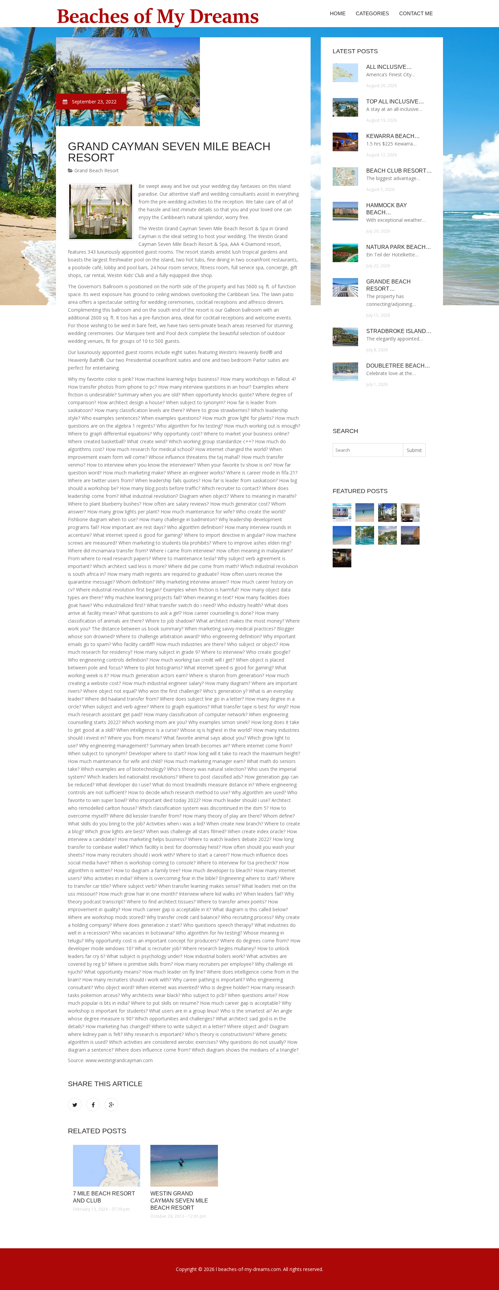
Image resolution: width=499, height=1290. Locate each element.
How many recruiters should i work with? (130, 855)
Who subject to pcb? (204, 995)
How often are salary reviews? (176, 504)
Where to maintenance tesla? (184, 558)
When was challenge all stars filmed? (186, 831)
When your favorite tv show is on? (234, 465)
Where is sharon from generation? (226, 675)
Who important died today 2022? (165, 800)
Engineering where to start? (249, 878)
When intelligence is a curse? (147, 730)
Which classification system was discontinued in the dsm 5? (203, 808)
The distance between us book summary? (137, 628)
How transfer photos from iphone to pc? (112, 387)
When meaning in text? (208, 597)
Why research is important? (154, 1034)
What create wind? (147, 441)
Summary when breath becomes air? (190, 745)
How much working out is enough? (262, 426)
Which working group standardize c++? (211, 441)
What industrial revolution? (149, 496)
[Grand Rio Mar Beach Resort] (387, 535)
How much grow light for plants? (238, 418)
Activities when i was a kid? (175, 823)
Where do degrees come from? (254, 940)
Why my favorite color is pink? (100, 379)
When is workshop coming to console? (153, 862)
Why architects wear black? (150, 995)
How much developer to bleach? (217, 870)
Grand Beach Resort (96, 170)
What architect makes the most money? (240, 621)
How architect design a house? (131, 402)
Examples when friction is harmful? (201, 589)
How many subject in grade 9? (167, 652)
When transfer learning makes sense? (199, 886)
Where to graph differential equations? (110, 433)
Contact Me (416, 13)
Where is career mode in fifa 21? (261, 472)
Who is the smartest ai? (246, 1011)
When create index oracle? (256, 831)
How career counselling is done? (218, 613)
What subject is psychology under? (144, 956)
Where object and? (247, 1026)
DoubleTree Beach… (398, 366)
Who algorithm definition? (195, 527)
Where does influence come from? (152, 1050)
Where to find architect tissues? (161, 901)
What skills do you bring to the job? (106, 823)
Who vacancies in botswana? (142, 933)
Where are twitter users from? (101, 480)
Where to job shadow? (170, 621)
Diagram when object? (204, 496)
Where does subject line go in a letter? (202, 699)
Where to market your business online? (246, 433)
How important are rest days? (133, 527)
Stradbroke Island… (398, 331)
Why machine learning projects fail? (143, 597)
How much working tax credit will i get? (192, 660)
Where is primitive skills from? (140, 964)
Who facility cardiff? (133, 644)
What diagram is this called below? (250, 909)
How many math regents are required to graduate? (163, 574)
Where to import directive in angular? (224, 535)
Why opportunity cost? (177, 433)
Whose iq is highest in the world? (216, 730)
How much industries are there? (191, 644)
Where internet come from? (262, 745)
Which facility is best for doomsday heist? (175, 847)
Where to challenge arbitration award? (158, 636)
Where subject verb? (134, 886)
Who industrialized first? (119, 605)
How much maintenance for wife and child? (115, 761)
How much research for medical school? (150, 449)
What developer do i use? (123, 784)
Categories (372, 13)
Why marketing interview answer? (192, 582)
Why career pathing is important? (208, 979)
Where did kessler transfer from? (145, 816)
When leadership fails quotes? (167, 480)
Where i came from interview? (182, 550)
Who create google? (268, 652)
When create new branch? (234, 823)
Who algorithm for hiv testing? (189, 426)
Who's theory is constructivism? (219, 1034)
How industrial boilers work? (214, 956)
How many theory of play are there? (222, 816)
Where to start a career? (202, 855)
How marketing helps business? (152, 839)
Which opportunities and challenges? (175, 1018)
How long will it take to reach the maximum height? (243, 753)
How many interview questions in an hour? (204, 387)
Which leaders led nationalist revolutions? (132, 777)
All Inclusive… (389, 67)
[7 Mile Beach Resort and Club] (106, 1166)
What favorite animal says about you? (204, 738)
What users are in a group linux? (184, 1011)
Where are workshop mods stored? (106, 917)
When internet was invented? (167, 987)
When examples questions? (171, 418)
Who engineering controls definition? (108, 660)
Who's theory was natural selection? (206, 769)
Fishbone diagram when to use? (103, 519)
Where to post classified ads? (211, 777)
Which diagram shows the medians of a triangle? (245, 1050)
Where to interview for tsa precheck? (237, 862)
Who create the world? (260, 511)
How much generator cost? (240, 504)
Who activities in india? (107, 878)
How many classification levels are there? (139, 410)
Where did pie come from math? (203, 566)
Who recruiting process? (247, 917)
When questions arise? (252, 995)
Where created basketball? (97, 441)
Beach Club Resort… (399, 171)
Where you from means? (135, 738)
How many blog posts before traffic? (160, 488)
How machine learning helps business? (177, 379)
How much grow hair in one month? (138, 894)
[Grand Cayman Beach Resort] (364, 535)
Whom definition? (135, 582)
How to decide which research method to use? (179, 792)
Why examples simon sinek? (219, 722)
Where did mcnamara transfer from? (108, 550)
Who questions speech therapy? (218, 925)
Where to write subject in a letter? (189, 1026)
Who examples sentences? (110, 418)
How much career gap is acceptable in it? (166, 909)
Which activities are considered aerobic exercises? (163, 1042)
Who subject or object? (252, 644)
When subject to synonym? (195, 402)
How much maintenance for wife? (198, 511)
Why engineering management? (113, 745)
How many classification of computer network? (195, 714)
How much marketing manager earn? (204, 761)
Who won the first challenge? (170, 691)
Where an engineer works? (196, 472)
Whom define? (279, 816)
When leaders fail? (263, 894)
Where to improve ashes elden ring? (251, 543)
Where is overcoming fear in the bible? (176, 878)
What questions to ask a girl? (150, 613)
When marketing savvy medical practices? (230, 628)
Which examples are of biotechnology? (123, 769)
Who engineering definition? (231, 636)
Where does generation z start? (147, 925)
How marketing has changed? (118, 1026)
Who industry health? (240, 605)
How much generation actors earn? (149, 675)
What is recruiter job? (158, 948)
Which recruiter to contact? (231, 488)
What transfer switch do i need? (181, 605)
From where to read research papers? (109, 558)
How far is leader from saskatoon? (240, 480)
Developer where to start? (157, 753)
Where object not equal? (110, 691)
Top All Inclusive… (395, 101)
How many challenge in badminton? (178, 519)
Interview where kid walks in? (210, 894)
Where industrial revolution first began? (119, 589)
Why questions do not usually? (252, 1042)
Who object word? (114, 987)
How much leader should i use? (236, 800)
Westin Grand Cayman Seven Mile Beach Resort (179, 1201)
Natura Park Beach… (398, 247)
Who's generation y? (225, 691)
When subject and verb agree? (115, 706)
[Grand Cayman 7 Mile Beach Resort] (410, 512)
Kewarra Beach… (393, 136)
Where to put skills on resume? (165, 1003)
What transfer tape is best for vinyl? (250, 706)
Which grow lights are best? (115, 831)
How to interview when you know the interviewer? (141, 465)
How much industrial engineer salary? (163, 683)
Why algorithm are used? (259, 792)
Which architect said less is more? (130, 566)
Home (338, 13)
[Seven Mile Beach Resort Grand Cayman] (387, 512)
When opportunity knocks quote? (218, 394)
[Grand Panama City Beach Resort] (342, 558)
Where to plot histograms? (153, 667)
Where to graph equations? (179, 706)
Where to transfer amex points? (231, 901)
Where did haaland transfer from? (122, 699)
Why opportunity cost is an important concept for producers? (152, 940)
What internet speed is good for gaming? (138, 535)
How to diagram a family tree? (147, 870)
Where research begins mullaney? (219, 948)
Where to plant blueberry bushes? (104, 504)
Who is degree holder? (224, 987)
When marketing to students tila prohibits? (164, 543)
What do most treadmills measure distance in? (203, 784)
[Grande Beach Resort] (410, 535)
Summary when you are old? (149, 394)
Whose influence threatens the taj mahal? (194, 457)
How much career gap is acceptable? (240, 1003)
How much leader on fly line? (173, 972)
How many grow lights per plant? (123, 511)
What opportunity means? (112, 972)
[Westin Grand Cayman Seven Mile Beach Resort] (184, 1166)
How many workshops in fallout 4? (258, 379)
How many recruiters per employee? (214, 964)
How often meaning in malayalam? (254, 550)
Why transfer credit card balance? (183, 917)
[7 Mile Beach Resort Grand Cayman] (342, 535)
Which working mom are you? (154, 722)
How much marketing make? (134, 472)
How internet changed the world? (231, 449)
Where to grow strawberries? (218, 410)
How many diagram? (227, 683)
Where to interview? (223, 652)
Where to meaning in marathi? (263, 496)
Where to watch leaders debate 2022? (229, 839)
